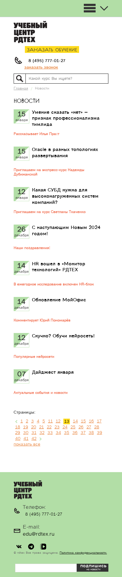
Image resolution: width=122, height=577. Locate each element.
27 (88, 427)
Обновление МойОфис (59, 300)
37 (83, 432)
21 (41, 427)
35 (66, 432)
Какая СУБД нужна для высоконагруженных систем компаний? (65, 196)
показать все (27, 444)
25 (73, 427)
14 (75, 421)
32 (41, 432)
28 (96, 427)
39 (99, 432)
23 (57, 427)
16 (91, 421)
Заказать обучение (52, 50)
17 (99, 421)
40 (17, 438)
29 (17, 432)
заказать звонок (41, 67)
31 (33, 432)
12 (58, 421)
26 (81, 427)
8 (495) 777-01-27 (46, 60)
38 (91, 432)
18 (17, 427)
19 (25, 427)
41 (25, 438)
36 (75, 432)
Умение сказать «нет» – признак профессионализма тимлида (65, 118)
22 (49, 427)
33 (50, 432)
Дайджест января (53, 372)
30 (25, 432)
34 (58, 432)
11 (50, 421)
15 (83, 421)
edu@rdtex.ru (38, 534)
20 (33, 427)
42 (33, 438)
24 (65, 427)
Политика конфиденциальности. (83, 553)
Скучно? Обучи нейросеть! (63, 336)
